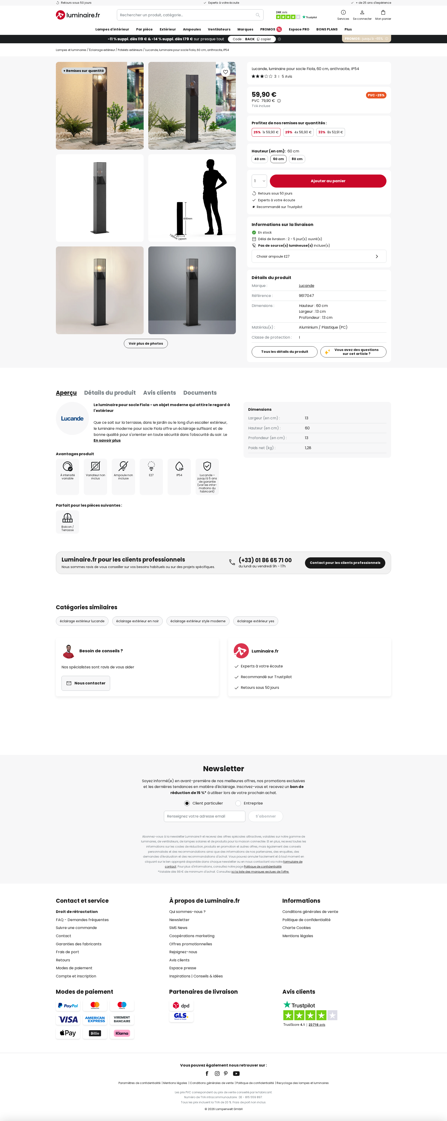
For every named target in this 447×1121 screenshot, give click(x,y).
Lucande (306, 285)
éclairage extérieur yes (255, 621)
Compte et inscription (76, 976)
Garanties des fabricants (79, 944)
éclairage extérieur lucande (82, 621)
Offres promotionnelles (190, 944)
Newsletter (179, 919)
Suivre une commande (76, 927)
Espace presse (182, 968)
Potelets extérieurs (130, 50)
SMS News (178, 927)
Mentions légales (297, 936)
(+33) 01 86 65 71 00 (265, 560)
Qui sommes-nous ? (187, 911)
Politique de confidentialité (262, 867)
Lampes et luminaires (71, 50)
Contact (63, 936)
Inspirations (179, 976)
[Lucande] (72, 418)
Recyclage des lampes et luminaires (303, 1083)
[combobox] (190, 15)
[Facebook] (210, 1073)
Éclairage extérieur (102, 50)
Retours (63, 960)
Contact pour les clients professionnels (345, 562)
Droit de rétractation (77, 911)
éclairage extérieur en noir (137, 621)
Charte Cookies (296, 927)
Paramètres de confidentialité (139, 1083)
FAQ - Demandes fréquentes (82, 919)
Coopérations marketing (191, 936)
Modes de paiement (74, 968)
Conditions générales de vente (310, 911)
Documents (200, 393)
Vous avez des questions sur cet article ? (357, 351)
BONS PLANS (327, 29)
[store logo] (78, 15)
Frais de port (67, 952)
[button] (100, 198)
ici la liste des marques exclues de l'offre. (260, 872)
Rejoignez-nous (183, 952)
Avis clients (159, 393)
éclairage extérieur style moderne (198, 621)
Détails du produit (110, 393)
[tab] (66, 392)
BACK (252, 39)
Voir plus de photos (146, 343)
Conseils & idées (208, 976)
